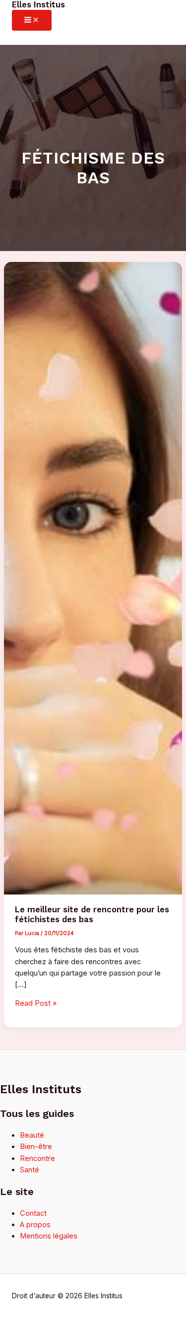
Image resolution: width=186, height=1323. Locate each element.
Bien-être (36, 1146)
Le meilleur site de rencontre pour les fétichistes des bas (92, 914)
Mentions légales (48, 1236)
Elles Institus (38, 4)
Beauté (32, 1135)
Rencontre (37, 1158)
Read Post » (36, 1003)
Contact (33, 1213)
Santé (29, 1169)
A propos (35, 1224)
